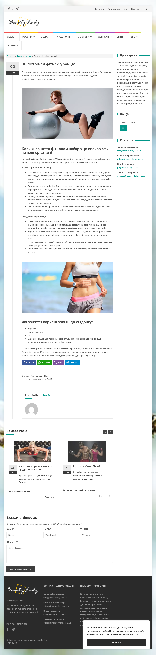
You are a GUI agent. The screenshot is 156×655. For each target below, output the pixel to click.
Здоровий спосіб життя (84, 490)
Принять (116, 642)
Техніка (11, 45)
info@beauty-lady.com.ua (129, 150)
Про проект (114, 8)
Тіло (46, 376)
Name (10, 529)
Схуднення (17, 491)
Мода (44, 36)
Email (47, 529)
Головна (100, 8)
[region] (116, 634)
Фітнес (28, 56)
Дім (133, 36)
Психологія (63, 36)
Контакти (136, 8)
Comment (12, 541)
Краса (10, 36)
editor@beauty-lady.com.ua (130, 159)
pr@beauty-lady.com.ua (128, 167)
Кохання (27, 36)
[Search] (123, 128)
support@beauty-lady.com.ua (131, 176)
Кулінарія (103, 36)
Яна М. (49, 379)
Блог (125, 8)
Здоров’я (83, 36)
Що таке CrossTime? (86, 466)
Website (85, 529)
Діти (120, 36)
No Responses (34, 379)
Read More (49, 497)
